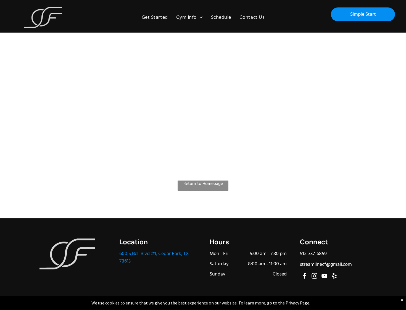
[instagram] (314, 277)
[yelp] (334, 277)
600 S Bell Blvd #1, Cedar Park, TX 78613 (154, 257)
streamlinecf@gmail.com (326, 265)
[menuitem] (155, 17)
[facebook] (304, 277)
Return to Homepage (203, 184)
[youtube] (324, 277)
